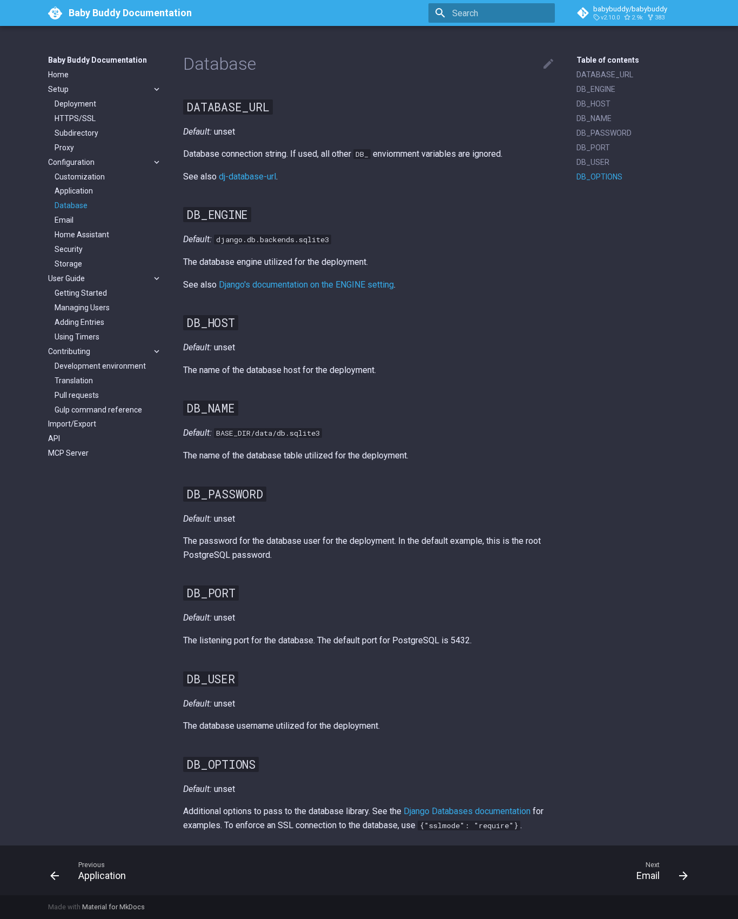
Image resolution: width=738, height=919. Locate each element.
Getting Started (81, 293)
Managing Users (82, 307)
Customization (80, 176)
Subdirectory (76, 133)
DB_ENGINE (595, 89)
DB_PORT (593, 147)
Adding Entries (79, 322)
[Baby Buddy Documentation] (55, 13)
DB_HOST (593, 103)
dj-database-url (247, 176)
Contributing (69, 351)
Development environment (100, 366)
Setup (58, 89)
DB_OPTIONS (599, 176)
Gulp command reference (98, 409)
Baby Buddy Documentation (97, 60)
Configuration (71, 162)
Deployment (75, 103)
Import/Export (72, 423)
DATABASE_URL (604, 74)
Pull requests (77, 395)
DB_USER (592, 162)
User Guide (66, 278)
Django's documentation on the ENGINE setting (306, 284)
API (54, 438)
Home (58, 74)
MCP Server (68, 453)
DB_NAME (594, 118)
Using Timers (77, 336)
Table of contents (607, 60)
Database (71, 205)
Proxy (64, 147)
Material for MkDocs (113, 907)
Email (64, 220)
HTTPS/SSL (75, 118)
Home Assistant (82, 234)
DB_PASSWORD (604, 133)
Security (69, 249)
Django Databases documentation (467, 811)
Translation (74, 380)
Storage (68, 263)
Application (74, 191)
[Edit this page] (548, 64)
